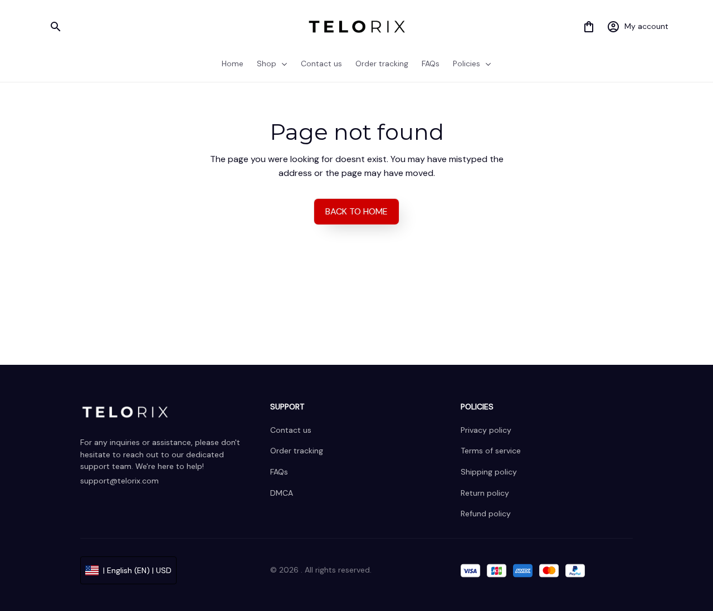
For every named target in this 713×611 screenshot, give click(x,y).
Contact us (290, 430)
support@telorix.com (119, 481)
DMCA (281, 493)
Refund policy (486, 514)
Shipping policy (489, 472)
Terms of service (491, 451)
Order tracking (296, 451)
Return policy (485, 493)
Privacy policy (486, 430)
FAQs (279, 472)
